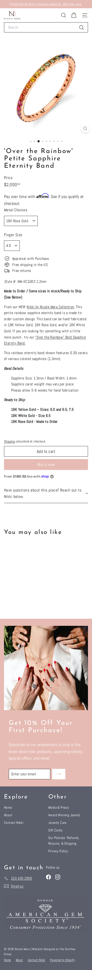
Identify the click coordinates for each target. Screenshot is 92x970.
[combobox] (46, 27)
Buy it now (46, 464)
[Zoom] (85, 128)
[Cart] (73, 15)
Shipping (9, 441)
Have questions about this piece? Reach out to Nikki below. (42, 493)
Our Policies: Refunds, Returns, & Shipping (63, 840)
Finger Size (13, 234)
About (8, 815)
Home (8, 807)
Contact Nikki (13, 822)
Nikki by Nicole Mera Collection (50, 306)
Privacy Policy (58, 851)
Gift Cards (55, 830)
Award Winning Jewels (64, 815)
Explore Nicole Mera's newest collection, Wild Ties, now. (46, 4)
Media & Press (58, 807)
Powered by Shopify (62, 960)
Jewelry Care (57, 822)
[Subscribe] (58, 774)
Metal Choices (15, 209)
